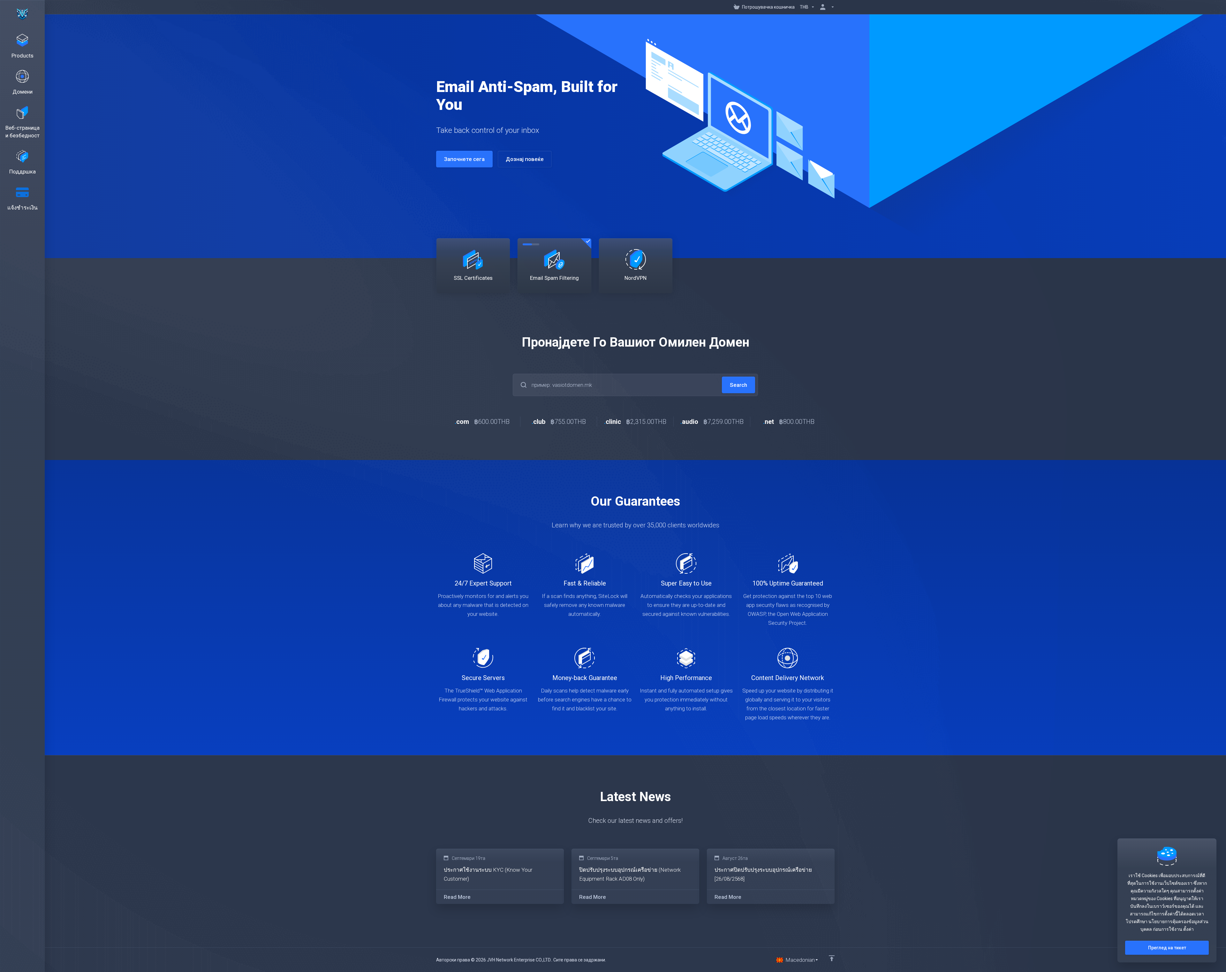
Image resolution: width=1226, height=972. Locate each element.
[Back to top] (832, 958)
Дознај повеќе (525, 159)
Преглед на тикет (1167, 947)
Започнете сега (464, 159)
